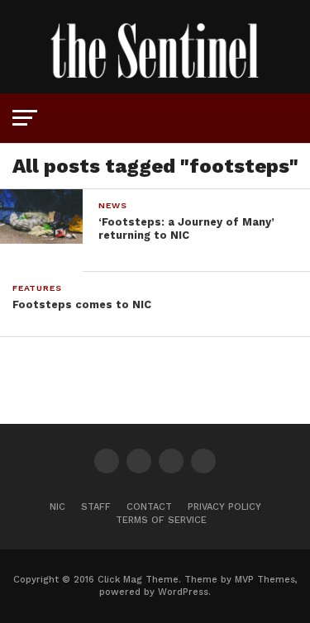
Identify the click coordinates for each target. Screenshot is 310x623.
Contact (149, 507)
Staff (96, 507)
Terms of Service (161, 520)
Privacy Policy (224, 507)
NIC (57, 507)
